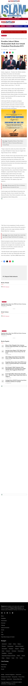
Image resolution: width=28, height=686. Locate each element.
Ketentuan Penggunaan (10, 674)
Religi (3, 658)
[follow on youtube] (7, 613)
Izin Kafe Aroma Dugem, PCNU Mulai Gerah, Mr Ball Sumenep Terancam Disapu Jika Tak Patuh (15, 352)
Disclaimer (3, 679)
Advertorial (4, 644)
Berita (3, 26)
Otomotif (8, 651)
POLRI (2, 629)
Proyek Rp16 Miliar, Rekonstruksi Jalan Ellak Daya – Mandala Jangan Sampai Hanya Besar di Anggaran (16, 375)
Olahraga (3, 625)
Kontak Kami (18, 674)
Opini (2, 634)
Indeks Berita (9, 679)
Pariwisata (3, 623)
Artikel (9, 644)
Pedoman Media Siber (17, 679)
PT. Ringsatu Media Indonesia (10, 276)
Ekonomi (4, 646)
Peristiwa (10, 653)
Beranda (2, 38)
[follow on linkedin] (12, 613)
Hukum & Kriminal (5, 627)
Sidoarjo (8, 658)
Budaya (19, 644)
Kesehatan (11, 648)
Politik (18, 655)
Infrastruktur (4, 648)
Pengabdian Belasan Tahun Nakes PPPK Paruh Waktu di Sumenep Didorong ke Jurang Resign (13, 142)
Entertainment (10, 646)
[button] (26, 22)
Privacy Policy (21, 676)
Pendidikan (9, 26)
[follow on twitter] (10, 613)
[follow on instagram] (4, 613)
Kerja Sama (3, 666)
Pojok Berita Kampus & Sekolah (7, 636)
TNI (2, 632)
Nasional (17, 648)
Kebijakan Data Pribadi (6, 676)
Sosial (13, 658)
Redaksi (2, 674)
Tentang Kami (4, 664)
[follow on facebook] (2, 613)
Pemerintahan (18, 26)
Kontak (2, 669)
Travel (21, 658)
